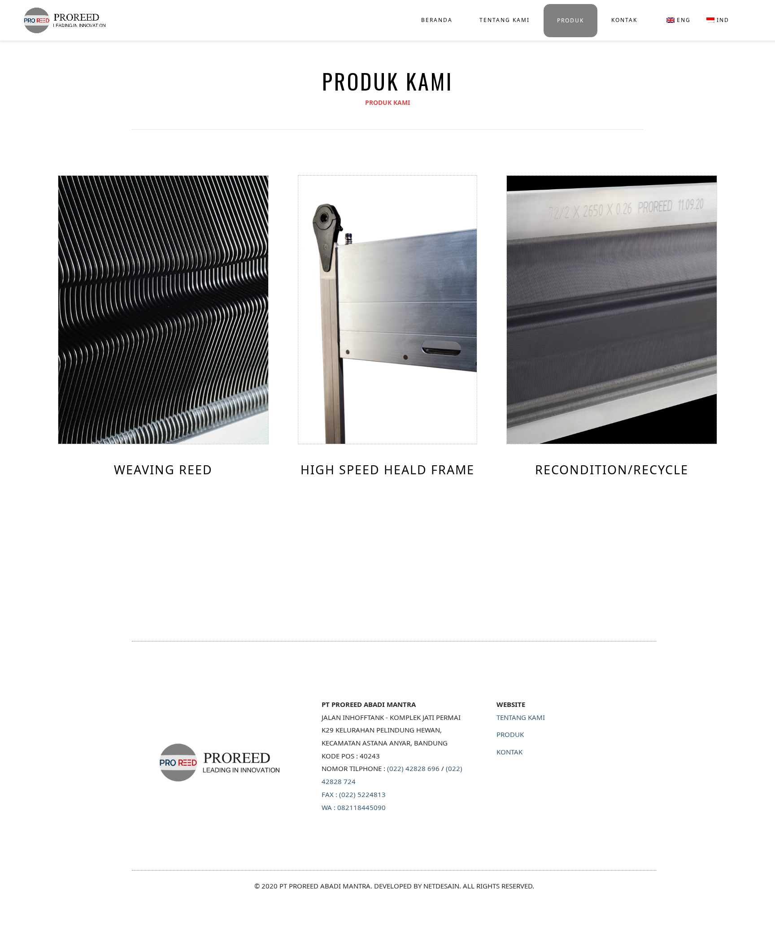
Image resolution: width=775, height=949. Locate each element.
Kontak (624, 20)
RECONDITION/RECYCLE (597, 84)
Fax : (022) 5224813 (354, 794)
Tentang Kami (504, 20)
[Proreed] (60, 19)
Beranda (437, 20)
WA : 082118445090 (354, 807)
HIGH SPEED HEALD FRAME (602, 70)
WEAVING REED (582, 56)
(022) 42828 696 (413, 768)
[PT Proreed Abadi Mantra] (219, 762)
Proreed (394, 623)
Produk (570, 20)
